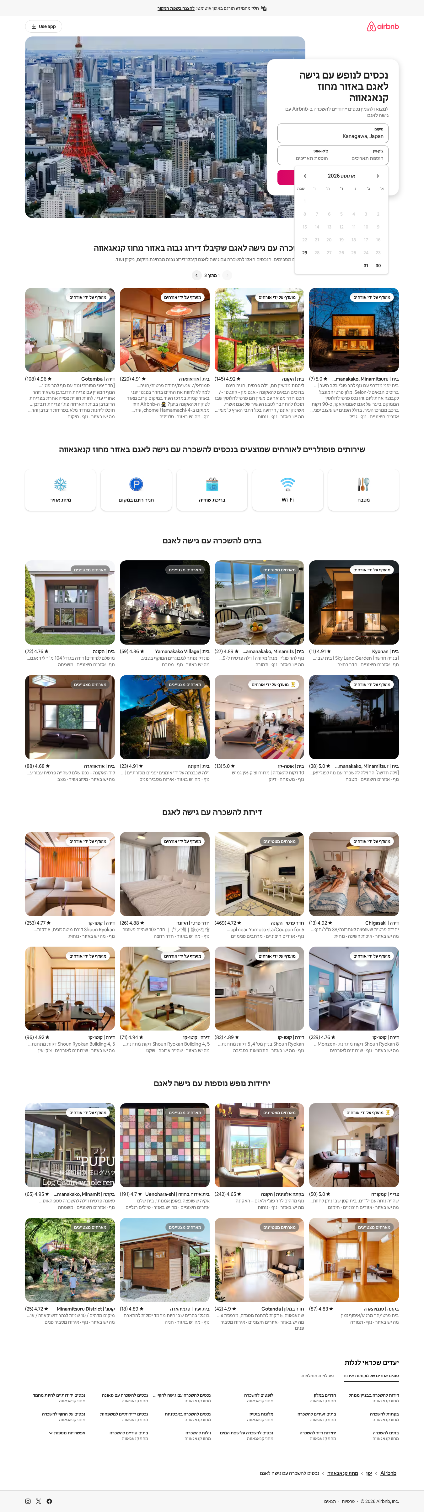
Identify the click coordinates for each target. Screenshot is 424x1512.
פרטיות (348, 1501)
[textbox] (361, 158)
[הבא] (197, 275)
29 (304, 253)
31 (366, 265)
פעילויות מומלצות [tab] (317, 1375)
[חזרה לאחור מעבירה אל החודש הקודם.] (377, 176)
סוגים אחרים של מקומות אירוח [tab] (371, 1375)
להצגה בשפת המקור (176, 8)
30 (378, 265)
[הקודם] (227, 275)
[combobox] (333, 136)
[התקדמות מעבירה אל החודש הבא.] (305, 176)
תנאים (330, 1501)
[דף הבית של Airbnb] (383, 26)
